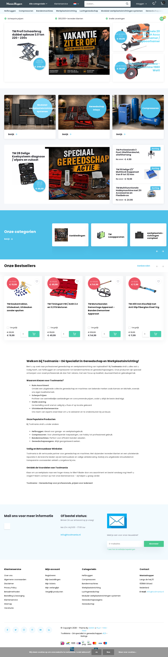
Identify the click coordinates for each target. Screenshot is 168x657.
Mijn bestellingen (53, 579)
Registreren (50, 575)
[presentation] (157, 251)
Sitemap (8, 604)
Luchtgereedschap (89, 11)
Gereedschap (88, 604)
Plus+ (98, 628)
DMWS (91, 628)
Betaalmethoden (12, 591)
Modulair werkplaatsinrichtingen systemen (122, 11)
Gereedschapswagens (157, 11)
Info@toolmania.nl (71, 534)
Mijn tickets (50, 583)
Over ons (8, 575)
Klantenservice (61, 3)
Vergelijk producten (54, 591)
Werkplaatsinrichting (66, 11)
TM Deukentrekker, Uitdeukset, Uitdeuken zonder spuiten (19, 307)
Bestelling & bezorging (14, 595)
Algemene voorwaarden (15, 579)
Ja (96, 652)
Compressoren (26, 11)
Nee (108, 652)
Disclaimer (9, 583)
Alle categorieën (37, 3)
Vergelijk (13, 327)
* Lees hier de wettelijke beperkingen (121, 549)
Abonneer (154, 543)
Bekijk (7, 239)
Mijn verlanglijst (52, 587)
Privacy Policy (10, 587)
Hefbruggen (10, 11)
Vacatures (9, 608)
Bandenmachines (44, 11)
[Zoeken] (127, 4)
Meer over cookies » (127, 652)
